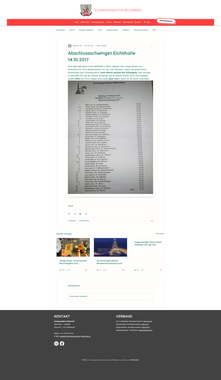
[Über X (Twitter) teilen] (75, 214)
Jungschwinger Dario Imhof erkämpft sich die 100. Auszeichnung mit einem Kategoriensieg (148, 243)
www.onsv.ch (147, 321)
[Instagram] (56, 343)
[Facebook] (62, 343)
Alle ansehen (160, 233)
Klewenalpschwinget (141, 30)
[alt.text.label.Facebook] (145, 22)
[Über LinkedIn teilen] (80, 214)
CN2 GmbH (134, 360)
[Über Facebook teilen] (69, 214)
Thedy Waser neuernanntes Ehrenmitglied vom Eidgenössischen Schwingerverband (73, 262)
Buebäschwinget (112, 30)
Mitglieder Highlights (86, 30)
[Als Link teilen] (86, 214)
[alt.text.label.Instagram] (148, 22)
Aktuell (72, 30)
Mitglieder (125, 30)
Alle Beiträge (60, 30)
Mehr (154, 30)
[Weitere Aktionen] (151, 46)
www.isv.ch (145, 324)
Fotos (100, 30)
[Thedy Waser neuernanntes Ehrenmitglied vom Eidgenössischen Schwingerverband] (73, 247)
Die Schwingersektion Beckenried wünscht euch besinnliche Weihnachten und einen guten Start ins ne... (109, 262)
